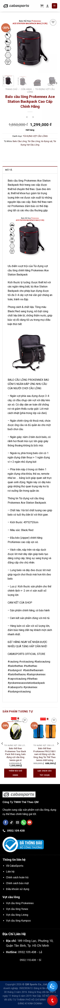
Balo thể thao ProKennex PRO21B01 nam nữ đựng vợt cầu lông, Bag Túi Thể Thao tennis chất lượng (44, 754)
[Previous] (8, 45)
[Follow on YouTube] (29, 822)
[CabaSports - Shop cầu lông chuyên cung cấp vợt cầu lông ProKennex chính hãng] (16, 5)
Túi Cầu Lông (34, 141)
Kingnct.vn (33, 967)
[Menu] (54, 6)
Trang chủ (11, 89)
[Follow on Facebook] (5, 822)
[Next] (52, 45)
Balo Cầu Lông (20, 141)
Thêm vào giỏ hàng (15, 773)
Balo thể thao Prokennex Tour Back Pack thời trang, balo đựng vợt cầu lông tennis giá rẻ (15, 754)
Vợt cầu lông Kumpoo (18, 920)
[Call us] (23, 822)
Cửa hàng (26, 89)
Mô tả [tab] (8, 170)
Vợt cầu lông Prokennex (20, 903)
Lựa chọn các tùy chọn (45, 773)
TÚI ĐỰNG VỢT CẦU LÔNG (35, 136)
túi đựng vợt (46, 141)
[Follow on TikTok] (11, 822)
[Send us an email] (17, 822)
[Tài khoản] (47, 5)
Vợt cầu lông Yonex (17, 909)
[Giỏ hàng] (42, 5)
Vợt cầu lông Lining (17, 914)
